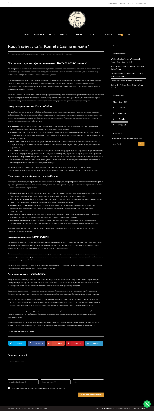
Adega (112, 408)
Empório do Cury (15, 54)
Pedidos (130, 3)
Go (141, 144)
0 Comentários (68, 54)
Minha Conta (112, 3)
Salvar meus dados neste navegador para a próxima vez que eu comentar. (38, 388)
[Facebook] (9, 3)
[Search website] (129, 34)
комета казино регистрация (23, 331)
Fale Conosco (142, 408)
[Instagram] (11, 3)
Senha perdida (140, 3)
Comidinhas (127, 408)
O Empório (105, 408)
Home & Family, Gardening (51, 54)
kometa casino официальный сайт (20, 75)
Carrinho (122, 3)
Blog (134, 408)
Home (98, 408)
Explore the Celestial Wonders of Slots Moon (127, 81)
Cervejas (119, 408)
